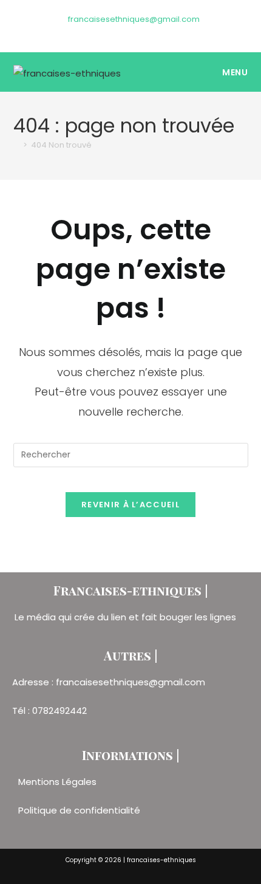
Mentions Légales (58, 781)
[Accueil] (16, 145)
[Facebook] (119, 31)
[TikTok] (145, 31)
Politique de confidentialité (79, 810)
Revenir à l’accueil (130, 504)
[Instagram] (133, 31)
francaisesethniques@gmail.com (134, 19)
